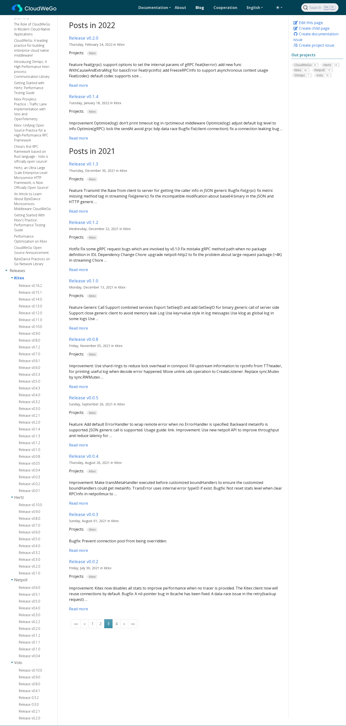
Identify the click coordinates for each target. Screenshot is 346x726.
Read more (78, 85)
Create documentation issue (315, 36)
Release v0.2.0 (83, 38)
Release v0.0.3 (83, 514)
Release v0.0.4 (83, 456)
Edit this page (310, 22)
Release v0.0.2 (83, 561)
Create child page (314, 28)
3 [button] (108, 623)
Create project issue (316, 45)
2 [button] (100, 623)
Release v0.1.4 (83, 96)
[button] (155, 7)
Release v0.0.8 (83, 339)
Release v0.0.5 (83, 397)
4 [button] (116, 623)
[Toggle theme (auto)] (279, 7)
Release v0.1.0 (83, 281)
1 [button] (92, 623)
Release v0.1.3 (83, 164)
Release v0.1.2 (83, 222)
